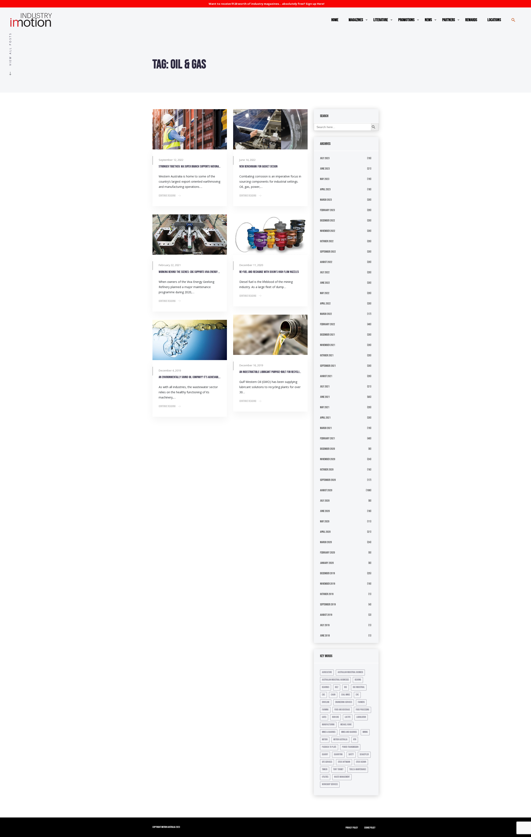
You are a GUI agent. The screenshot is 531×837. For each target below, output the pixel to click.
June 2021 (325, 397)
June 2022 (325, 283)
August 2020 (326, 490)
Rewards (471, 19)
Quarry (325, 754)
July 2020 (325, 500)
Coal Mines (345, 694)
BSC (345, 687)
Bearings (325, 687)
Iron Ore (335, 717)
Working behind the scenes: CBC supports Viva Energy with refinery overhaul (190, 272)
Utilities (325, 776)
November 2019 (327, 583)
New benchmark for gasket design (258, 167)
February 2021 (327, 438)
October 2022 (327, 241)
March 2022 (326, 314)
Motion (325, 739)
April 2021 (325, 417)
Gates (324, 717)
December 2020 (327, 449)
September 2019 (328, 604)
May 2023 (324, 179)
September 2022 (328, 251)
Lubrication (361, 717)
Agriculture (327, 672)
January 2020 (327, 563)
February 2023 (327, 210)
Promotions (406, 19)
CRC (357, 694)
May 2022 (324, 293)
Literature (380, 19)
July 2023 (325, 158)
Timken (324, 769)
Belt (336, 687)
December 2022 (327, 220)
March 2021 (326, 428)
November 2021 (327, 345)
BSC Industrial (359, 687)
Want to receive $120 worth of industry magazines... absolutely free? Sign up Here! (266, 4)
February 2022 (327, 324)
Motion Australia (340, 739)
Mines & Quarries (328, 732)
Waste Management (342, 776)
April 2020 (325, 532)
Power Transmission (350, 747)
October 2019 (327, 594)
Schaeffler (364, 754)
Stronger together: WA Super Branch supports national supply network (190, 167)
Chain (333, 694)
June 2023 (325, 168)
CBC (323, 694)
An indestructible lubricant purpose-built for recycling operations (270, 372)
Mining (365, 732)
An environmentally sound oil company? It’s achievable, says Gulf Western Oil (190, 377)
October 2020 (327, 469)
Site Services (327, 762)
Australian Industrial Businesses (335, 679)
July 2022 (325, 272)
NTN (354, 739)
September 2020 (328, 480)
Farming (325, 709)
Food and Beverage (342, 709)
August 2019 (326, 615)
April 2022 (325, 303)
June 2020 (325, 511)
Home (334, 19)
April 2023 (325, 189)
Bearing (358, 679)
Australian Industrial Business (350, 672)
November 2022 (327, 231)
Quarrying (338, 754)
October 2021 (327, 355)
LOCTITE (348, 717)
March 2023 (326, 200)
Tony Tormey (338, 769)
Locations (494, 19)
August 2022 (326, 262)
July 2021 (325, 386)
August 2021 (326, 376)
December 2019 (327, 573)
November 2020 (327, 459)
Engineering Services (343, 702)
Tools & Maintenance (357, 769)
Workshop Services (330, 784)
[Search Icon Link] (513, 20)
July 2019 (325, 625)
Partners (448, 19)
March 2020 (326, 542)
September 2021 (328, 366)
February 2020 (327, 552)
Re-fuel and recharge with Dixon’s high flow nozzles (269, 272)
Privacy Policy (352, 827)
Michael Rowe (346, 724)
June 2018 (325, 635)
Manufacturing (328, 724)
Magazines (356, 19)
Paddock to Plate (329, 747)
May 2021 (324, 407)
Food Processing (362, 709)
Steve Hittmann (344, 762)
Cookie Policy (369, 827)
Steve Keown (361, 762)
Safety (351, 754)
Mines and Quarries (349, 732)
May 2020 (324, 521)
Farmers (361, 702)
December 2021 (327, 334)
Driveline (325, 702)
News (428, 19)
